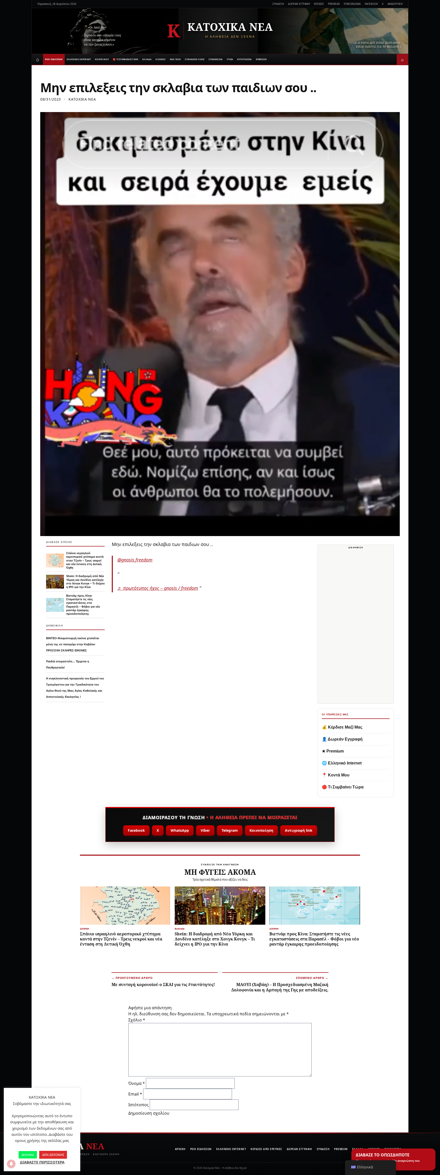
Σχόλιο (136, 1020)
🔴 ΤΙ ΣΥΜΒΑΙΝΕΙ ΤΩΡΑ (125, 59)
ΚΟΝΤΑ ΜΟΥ (102, 59)
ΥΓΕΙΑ (230, 59)
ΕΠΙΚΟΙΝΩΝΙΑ (352, 4)
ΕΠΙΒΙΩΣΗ (261, 59)
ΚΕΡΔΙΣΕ (319, 4)
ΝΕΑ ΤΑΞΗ (175, 59)
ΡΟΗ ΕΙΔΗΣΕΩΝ (54, 59)
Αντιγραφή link (298, 830)
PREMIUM (334, 4)
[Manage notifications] (11, 1164)
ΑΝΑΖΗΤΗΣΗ (395, 4)
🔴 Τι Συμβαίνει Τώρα (343, 787)
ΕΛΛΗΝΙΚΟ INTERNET (79, 59)
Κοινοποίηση (261, 830)
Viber (205, 830)
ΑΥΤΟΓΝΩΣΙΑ (244, 59)
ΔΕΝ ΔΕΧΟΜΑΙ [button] (53, 1154)
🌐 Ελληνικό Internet (342, 763)
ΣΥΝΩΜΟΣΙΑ (216, 59)
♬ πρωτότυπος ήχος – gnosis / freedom (157, 588)
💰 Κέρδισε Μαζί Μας (342, 727)
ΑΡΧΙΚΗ (180, 1149)
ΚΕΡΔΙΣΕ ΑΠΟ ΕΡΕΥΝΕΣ (266, 1149)
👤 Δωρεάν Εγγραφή (342, 739)
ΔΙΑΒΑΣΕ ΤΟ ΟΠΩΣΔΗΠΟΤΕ (388, 1159)
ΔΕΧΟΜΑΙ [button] (28, 1155)
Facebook (136, 830)
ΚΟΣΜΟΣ (161, 59)
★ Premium (333, 751)
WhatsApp (180, 830)
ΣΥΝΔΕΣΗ (278, 4)
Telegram (230, 830)
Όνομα (136, 1083)
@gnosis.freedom (135, 560)
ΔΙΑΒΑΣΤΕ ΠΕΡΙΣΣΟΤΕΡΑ (42, 1162)
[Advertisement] (356, 627)
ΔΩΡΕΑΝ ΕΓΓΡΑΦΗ (299, 4)
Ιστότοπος (138, 1105)
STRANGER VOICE (194, 59)
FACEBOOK (371, 4)
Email (135, 1094)
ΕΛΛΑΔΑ (147, 59)
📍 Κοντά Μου (335, 775)
